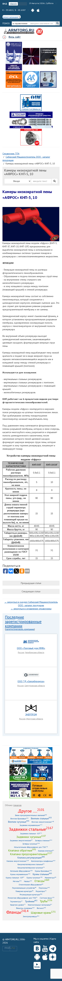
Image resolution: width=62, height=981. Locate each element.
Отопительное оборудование (31, 884)
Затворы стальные (43, 840)
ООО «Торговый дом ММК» (31, 648)
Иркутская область (34, 718)
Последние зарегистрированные (23, 619)
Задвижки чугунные (31, 837)
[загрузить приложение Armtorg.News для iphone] (38, 10)
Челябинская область (34, 652)
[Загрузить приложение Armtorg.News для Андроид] (37, 956)
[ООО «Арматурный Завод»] (14, 56)
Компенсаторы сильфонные (43, 861)
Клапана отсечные (46, 850)
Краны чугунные (34, 877)
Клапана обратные (22, 850)
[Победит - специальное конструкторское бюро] (48, 56)
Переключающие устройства (24, 888)
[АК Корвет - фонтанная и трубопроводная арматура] (31, 79)
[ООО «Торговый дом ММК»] (31, 641)
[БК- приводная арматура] (14, 79)
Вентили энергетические (43, 822)
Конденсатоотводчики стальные (31, 864)
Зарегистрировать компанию (20, 629)
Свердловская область (34, 685)
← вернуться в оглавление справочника (31, 608)
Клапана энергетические (18, 861)
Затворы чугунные (31, 844)
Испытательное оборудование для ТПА (31, 847)
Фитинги (41, 908)
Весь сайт (15, 36)
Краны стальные (42, 874)
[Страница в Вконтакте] (37, 948)
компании (13, 625)
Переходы (44, 888)
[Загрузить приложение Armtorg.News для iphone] (44, 956)
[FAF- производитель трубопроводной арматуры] (31, 102)
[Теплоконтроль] (48, 79)
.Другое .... (31, 811)
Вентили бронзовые (19, 818)
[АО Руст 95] (20, 772)
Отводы (41, 881)
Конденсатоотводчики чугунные (31, 867)
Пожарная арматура (24, 891)
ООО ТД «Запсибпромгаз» (31, 681)
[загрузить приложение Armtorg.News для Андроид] (33, 10)
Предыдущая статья (31, 583)
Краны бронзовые (43, 871)
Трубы (46, 901)
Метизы (17, 881)
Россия (21, 652)
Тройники (31, 901)
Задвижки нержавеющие (31, 825)
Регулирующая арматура (31, 894)
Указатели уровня (17, 905)
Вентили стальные (41, 818)
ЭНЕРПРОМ (31, 714)
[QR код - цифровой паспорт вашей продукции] (42, 789)
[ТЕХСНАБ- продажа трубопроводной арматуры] (31, 119)
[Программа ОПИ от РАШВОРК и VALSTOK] (31, 136)
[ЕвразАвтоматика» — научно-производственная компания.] (20, 789)
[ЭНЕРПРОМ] (30, 707)
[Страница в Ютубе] (44, 948)
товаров (17, 805)
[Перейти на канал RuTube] (37, 965)
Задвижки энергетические (21, 840)
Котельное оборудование (21, 871)
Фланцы (17, 912)
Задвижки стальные (31, 829)
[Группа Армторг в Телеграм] (52, 948)
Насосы (28, 881)
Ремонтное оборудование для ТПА (22, 898)
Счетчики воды (47, 898)
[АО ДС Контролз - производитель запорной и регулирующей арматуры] (31, 56)
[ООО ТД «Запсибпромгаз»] (31, 674)
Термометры (16, 901)
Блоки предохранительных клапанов (31, 815)
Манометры (50, 877)
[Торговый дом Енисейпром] (30, 755)
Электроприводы (31, 916)
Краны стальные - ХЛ (15, 877)
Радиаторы (41, 891)
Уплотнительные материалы (40, 905)
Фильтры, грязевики (25, 908)
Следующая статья (31, 591)
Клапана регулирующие (31, 857)
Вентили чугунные (18, 821)
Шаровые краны (43, 912)
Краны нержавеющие (20, 874)
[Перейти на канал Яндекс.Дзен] (52, 956)
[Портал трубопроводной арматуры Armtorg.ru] (19, 31)
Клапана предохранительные (31, 854)
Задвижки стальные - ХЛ (31, 833)
